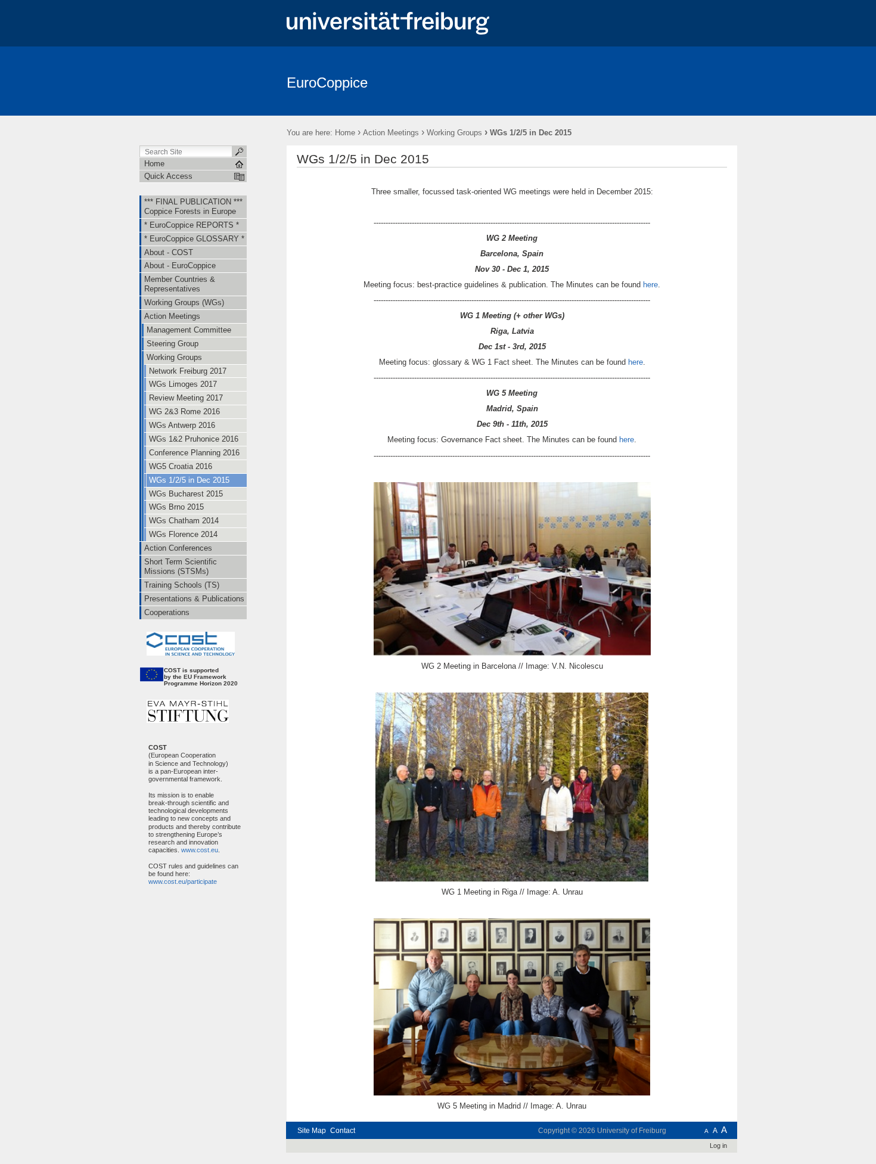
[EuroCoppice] (679, 80)
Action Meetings (391, 132)
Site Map (311, 1130)
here (650, 284)
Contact (342, 1130)
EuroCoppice (327, 83)
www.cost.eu (198, 849)
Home (345, 132)
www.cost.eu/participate (178, 881)
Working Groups (454, 132)
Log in (718, 1145)
